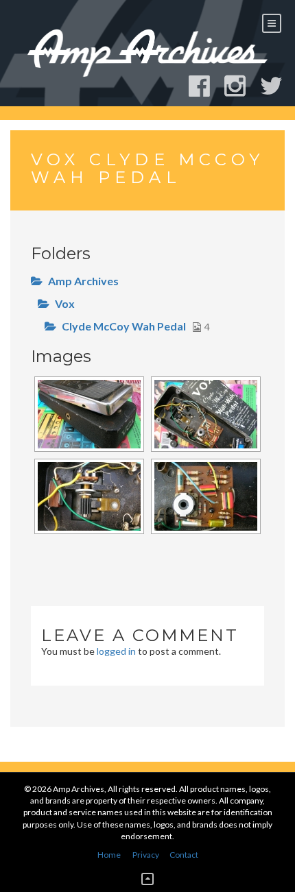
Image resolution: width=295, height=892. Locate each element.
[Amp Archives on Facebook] (205, 86)
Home (109, 854)
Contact (183, 854)
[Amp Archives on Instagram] (241, 86)
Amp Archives (83, 280)
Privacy (145, 854)
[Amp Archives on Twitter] (277, 86)
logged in (116, 651)
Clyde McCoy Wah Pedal (124, 326)
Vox (65, 303)
